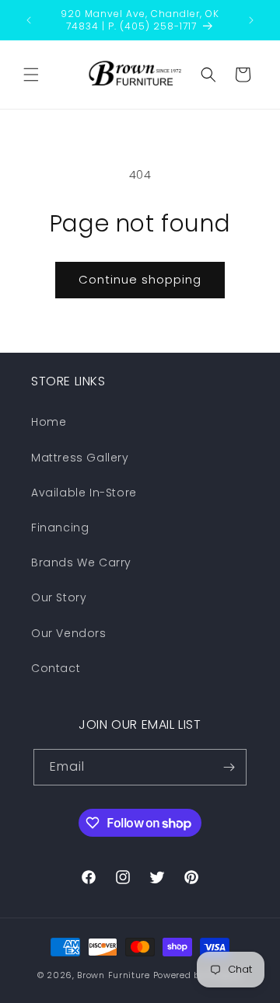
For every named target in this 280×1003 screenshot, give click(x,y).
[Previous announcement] (29, 20)
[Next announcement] (251, 20)
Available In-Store (84, 492)
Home (48, 422)
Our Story (58, 597)
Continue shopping (140, 279)
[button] (31, 74)
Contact (55, 668)
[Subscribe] (229, 767)
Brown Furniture (113, 975)
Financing (60, 527)
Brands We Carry (81, 562)
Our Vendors (69, 633)
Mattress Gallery (80, 457)
